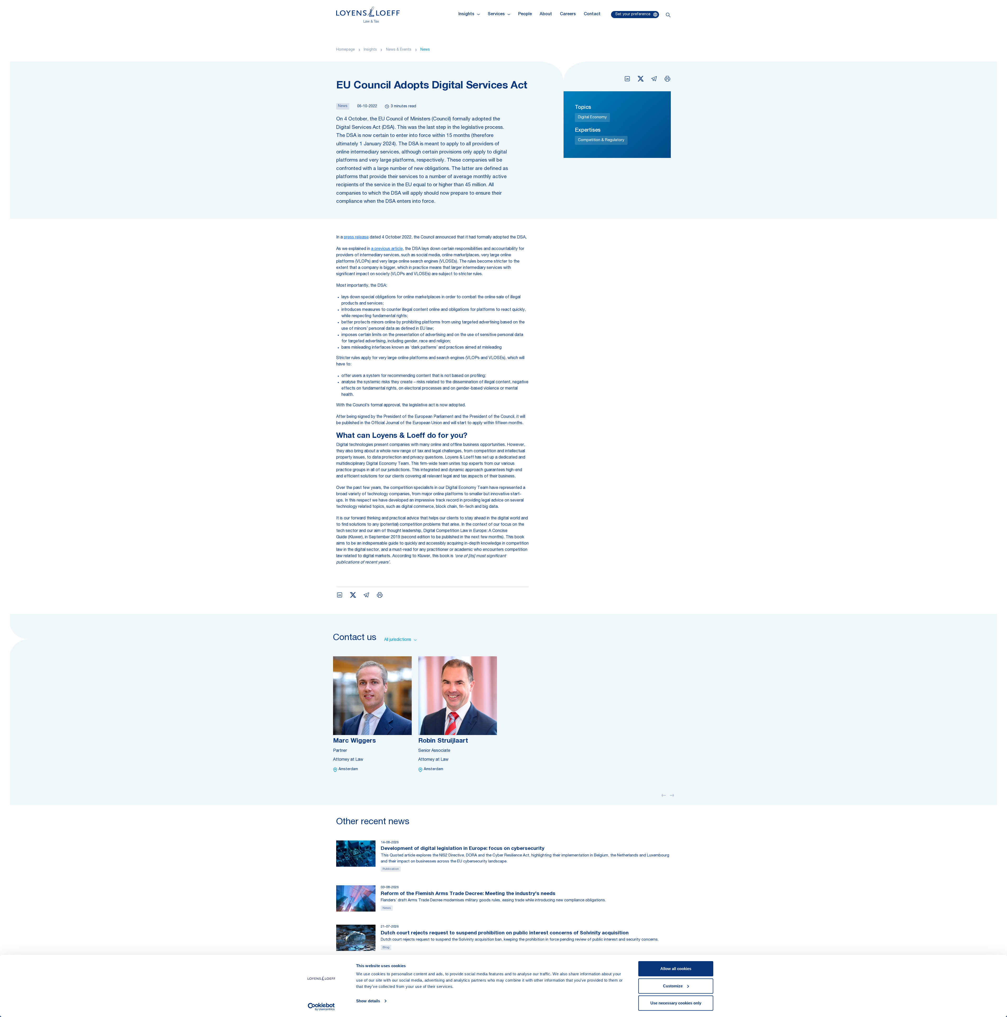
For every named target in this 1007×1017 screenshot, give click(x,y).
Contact (592, 14)
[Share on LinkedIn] (627, 78)
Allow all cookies (675, 968)
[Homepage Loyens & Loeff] (368, 15)
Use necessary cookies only (675, 1003)
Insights (370, 50)
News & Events (398, 50)
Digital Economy (592, 117)
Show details (368, 1001)
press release (356, 238)
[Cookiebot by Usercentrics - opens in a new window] (321, 1007)
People (525, 14)
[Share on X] (640, 78)
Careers (568, 14)
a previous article (387, 249)
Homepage (345, 50)
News (425, 50)
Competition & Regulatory (601, 140)
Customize (673, 986)
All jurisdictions (397, 640)
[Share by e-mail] (654, 78)
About (546, 14)
